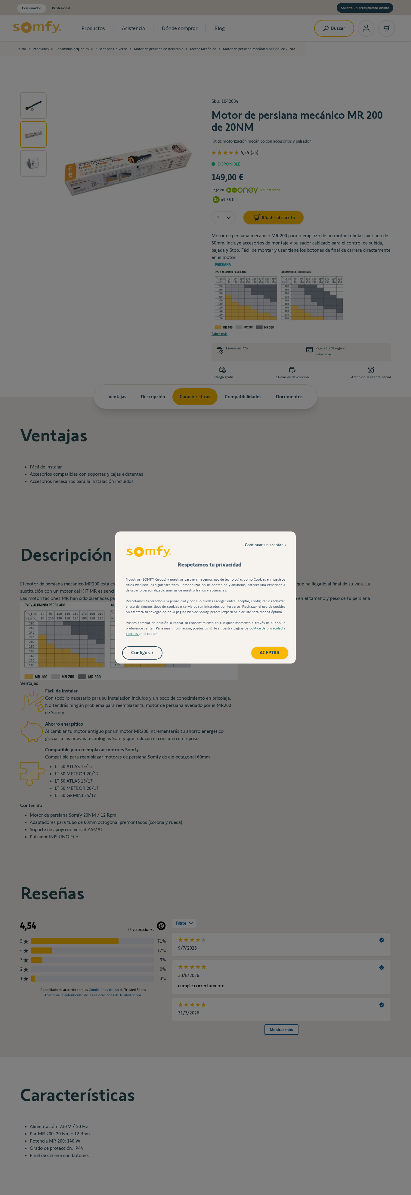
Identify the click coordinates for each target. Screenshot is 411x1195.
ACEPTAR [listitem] (270, 652)
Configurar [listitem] (142, 652)
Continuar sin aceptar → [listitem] (266, 544)
